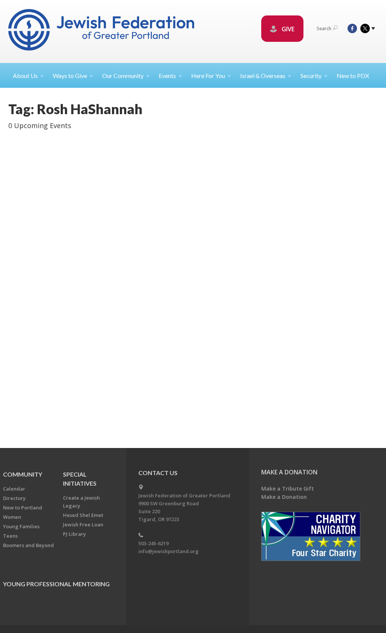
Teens (10, 535)
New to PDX (353, 75)
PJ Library (74, 534)
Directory (14, 498)
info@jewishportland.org (168, 551)
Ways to (70, 75)
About (25, 75)
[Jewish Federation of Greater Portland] (102, 31)
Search (324, 28)
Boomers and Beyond (28, 545)
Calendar (14, 488)
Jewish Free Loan (83, 524)
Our (123, 75)
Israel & (262, 75)
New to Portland (22, 507)
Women (12, 517)
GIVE (287, 29)
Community (22, 474)
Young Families (21, 526)
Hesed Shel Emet (83, 515)
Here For (208, 75)
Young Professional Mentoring (56, 583)
